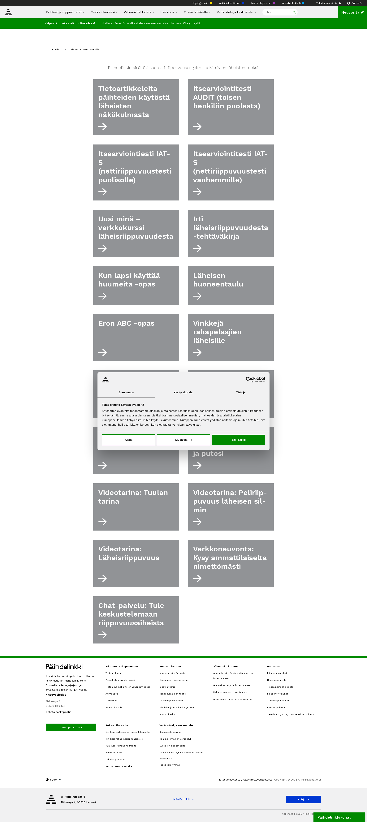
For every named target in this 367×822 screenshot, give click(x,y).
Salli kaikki (238, 439)
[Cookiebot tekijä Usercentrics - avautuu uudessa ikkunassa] (248, 379)
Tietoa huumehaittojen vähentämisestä (128, 687)
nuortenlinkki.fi (292, 3)
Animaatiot (112, 693)
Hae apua (167, 12)
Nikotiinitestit (167, 687)
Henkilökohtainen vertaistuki (175, 739)
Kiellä (128, 439)
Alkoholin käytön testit (172, 673)
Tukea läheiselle (196, 12)
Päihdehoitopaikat (277, 693)
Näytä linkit (181, 799)
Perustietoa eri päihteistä (120, 680)
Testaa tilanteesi (103, 12)
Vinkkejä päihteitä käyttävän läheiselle (128, 732)
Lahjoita (303, 799)
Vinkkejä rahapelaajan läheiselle (124, 739)
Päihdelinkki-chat (277, 673)
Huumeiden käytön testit (173, 680)
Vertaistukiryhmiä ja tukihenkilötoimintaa (290, 714)
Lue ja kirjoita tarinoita (172, 745)
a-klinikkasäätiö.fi (230, 3)
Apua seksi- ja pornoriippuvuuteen (233, 699)
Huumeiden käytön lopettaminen (232, 685)
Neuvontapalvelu (276, 680)
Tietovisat (111, 700)
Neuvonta (350, 12)
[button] (339, 817)
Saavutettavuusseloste (257, 779)
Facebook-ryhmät (169, 765)
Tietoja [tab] (240, 392)
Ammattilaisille (114, 707)
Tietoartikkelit (114, 673)
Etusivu (56, 49)
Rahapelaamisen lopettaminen (230, 692)
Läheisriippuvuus (115, 759)
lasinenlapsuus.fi (262, 3)
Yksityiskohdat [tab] (183, 392)
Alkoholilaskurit (168, 714)
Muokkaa (181, 439)
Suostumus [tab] (126, 392)
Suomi (356, 3)
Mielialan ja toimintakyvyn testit (177, 707)
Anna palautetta (71, 727)
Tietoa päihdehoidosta (280, 687)
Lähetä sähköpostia (58, 711)
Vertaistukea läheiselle (119, 766)
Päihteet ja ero (114, 752)
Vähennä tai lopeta (137, 12)
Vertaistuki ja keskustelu (235, 12)
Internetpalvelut (276, 707)
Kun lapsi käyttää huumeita (121, 745)
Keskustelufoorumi (170, 732)
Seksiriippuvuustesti (171, 700)
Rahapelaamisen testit (172, 693)
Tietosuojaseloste (228, 779)
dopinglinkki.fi (201, 3)
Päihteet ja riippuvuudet (64, 12)
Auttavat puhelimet (278, 700)
